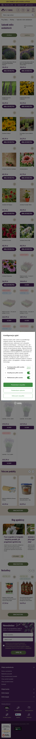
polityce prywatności (16, 350)
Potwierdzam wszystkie (18, 385)
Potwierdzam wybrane (18, 390)
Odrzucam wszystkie (18, 396)
